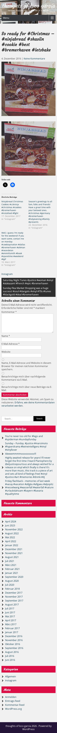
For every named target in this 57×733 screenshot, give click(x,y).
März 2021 (10, 565)
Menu (6, 17)
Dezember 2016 (13, 636)
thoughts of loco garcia (28, 6)
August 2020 (12, 580)
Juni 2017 (10, 612)
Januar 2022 (11, 545)
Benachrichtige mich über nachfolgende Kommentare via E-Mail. (23, 378)
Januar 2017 (11, 632)
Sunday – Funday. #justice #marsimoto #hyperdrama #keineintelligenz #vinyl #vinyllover (26, 446)
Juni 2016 (10, 660)
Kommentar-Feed (14, 704)
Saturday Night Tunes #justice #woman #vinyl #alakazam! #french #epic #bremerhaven (28, 282)
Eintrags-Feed (12, 701)
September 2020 (14, 576)
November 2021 (14, 553)
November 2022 (14, 529)
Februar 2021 (12, 569)
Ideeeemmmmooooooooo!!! (20, 453)
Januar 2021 (11, 573)
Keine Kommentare (34, 58)
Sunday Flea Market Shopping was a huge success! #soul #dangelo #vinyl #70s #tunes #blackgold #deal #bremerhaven (27, 291)
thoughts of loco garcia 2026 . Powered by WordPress (29, 727)
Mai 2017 (10, 616)
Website (5, 351)
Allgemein (10, 676)
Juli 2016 (9, 656)
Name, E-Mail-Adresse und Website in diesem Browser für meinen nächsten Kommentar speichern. (26, 366)
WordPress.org (13, 708)
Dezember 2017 (13, 592)
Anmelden (10, 697)
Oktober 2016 (12, 644)
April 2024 (10, 521)
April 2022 (10, 541)
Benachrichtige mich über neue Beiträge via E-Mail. (26, 388)
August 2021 (12, 557)
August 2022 (12, 533)
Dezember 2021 (13, 549)
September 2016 (14, 648)
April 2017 (10, 620)
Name (5, 336)
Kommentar (9, 312)
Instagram (7, 274)
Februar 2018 (12, 588)
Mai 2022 (10, 537)
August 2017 (12, 604)
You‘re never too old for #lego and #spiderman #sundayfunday (24, 438)
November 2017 (14, 596)
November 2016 (14, 640)
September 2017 (14, 600)
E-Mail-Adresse (10, 343)
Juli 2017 (9, 608)
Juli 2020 (9, 584)
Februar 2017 (12, 628)
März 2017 (10, 624)
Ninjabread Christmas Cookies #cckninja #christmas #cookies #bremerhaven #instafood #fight (12, 207)
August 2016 (12, 652)
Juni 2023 (10, 525)
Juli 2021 (9, 561)
